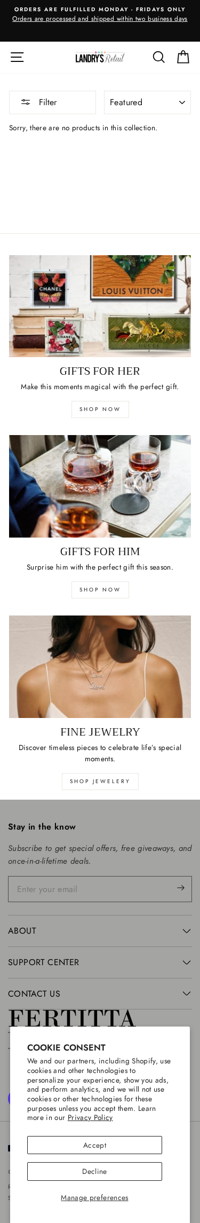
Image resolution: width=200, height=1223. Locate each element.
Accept (94, 1145)
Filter (46, 102)
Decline (94, 1171)
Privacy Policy (90, 1117)
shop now (100, 409)
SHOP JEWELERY (100, 781)
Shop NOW (100, 590)
